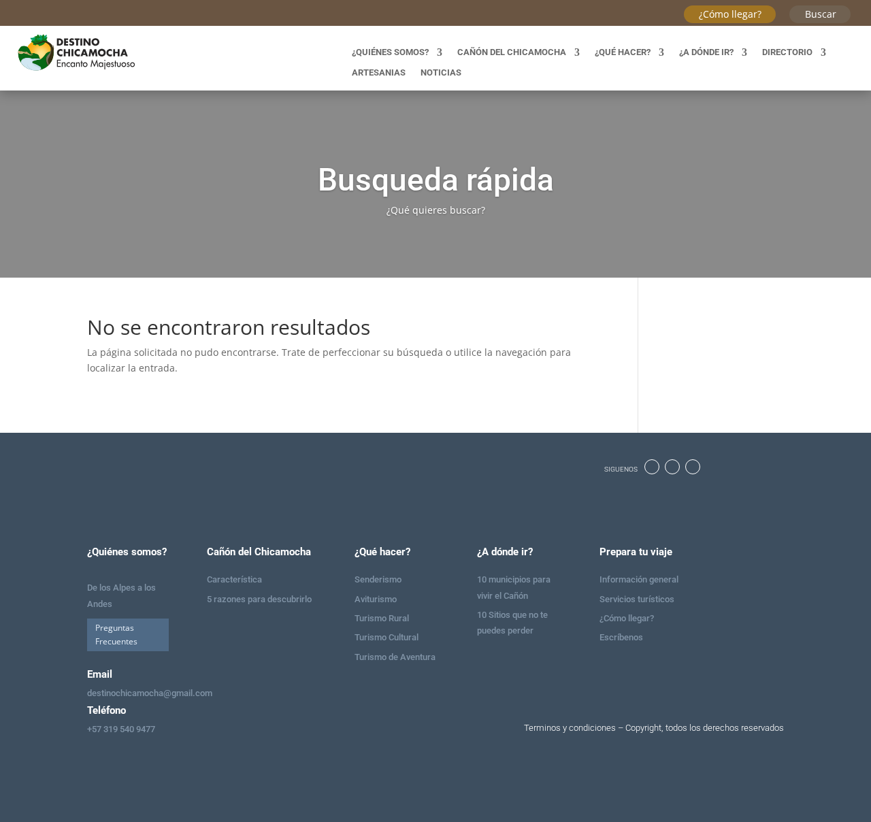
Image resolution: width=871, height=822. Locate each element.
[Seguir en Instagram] (672, 466)
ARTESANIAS (379, 73)
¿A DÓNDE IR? (706, 52)
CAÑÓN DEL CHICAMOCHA (511, 52)
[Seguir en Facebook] (651, 466)
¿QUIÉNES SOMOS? (390, 52)
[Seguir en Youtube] (692, 466)
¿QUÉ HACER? (623, 52)
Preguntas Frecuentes (116, 634)
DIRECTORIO (787, 52)
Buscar (820, 13)
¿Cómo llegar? (730, 13)
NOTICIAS (441, 73)
